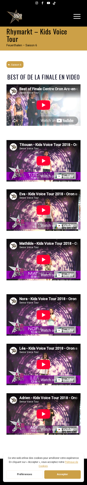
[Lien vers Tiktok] (54, 3)
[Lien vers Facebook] (42, 3)
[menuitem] (76, 16)
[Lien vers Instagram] (37, 3)
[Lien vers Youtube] (48, 3)
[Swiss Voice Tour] (36, 16)
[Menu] (76, 16)
